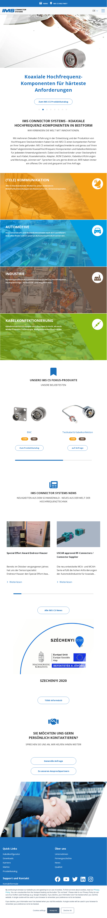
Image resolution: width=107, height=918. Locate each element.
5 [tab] (54, 109)
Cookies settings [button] (39, 910)
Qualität (58, 867)
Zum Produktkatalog (29, 448)
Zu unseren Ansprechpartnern (53, 771)
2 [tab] (43, 109)
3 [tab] (47, 109)
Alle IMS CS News (53, 610)
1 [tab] (39, 109)
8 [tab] (66, 109)
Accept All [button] (53, 910)
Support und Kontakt (16, 878)
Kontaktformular (10, 883)
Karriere (7, 862)
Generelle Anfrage (53, 761)
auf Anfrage (77, 448)
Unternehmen (61, 854)
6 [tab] (58, 109)
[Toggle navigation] (103, 11)
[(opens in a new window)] (57, 879)
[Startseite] (14, 10)
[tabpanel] (53, 60)
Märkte (6, 867)
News (57, 862)
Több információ (53, 700)
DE (94, 10)
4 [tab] (50, 109)
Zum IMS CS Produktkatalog (53, 101)
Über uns (60, 848)
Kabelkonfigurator (11, 854)
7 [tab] (62, 109)
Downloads (8, 858)
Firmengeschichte (63, 858)
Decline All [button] (67, 910)
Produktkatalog (10, 871)
